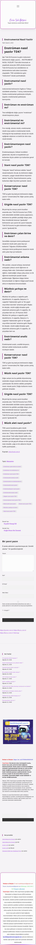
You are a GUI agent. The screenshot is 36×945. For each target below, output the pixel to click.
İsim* (3, 575)
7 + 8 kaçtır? (6, 610)
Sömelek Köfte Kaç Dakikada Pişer (11, 851)
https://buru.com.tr (20, 630)
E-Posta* (4, 584)
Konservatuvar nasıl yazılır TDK (12, 500)
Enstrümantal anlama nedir (11, 477)
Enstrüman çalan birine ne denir (12, 466)
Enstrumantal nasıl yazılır (10, 485)
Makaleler (10, 461)
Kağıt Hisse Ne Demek (12, 530)
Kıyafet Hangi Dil (10, 524)
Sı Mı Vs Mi (5, 845)
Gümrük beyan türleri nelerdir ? (10, 667)
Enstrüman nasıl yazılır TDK (11, 474)
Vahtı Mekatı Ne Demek (8, 839)
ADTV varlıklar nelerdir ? (9, 681)
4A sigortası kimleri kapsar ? (10, 658)
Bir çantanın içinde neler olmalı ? (11, 672)
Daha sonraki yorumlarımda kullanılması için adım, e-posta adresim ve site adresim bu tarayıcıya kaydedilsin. (17, 604)
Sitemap (16, 633)
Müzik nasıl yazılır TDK (25, 504)
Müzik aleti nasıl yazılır (10, 504)
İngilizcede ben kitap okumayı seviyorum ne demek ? (16, 686)
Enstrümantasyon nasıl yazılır (11, 489)
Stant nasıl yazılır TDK (9, 511)
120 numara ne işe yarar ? (9, 677)
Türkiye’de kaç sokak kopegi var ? (11, 695)
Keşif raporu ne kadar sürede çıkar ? (12, 691)
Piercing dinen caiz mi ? (8, 700)
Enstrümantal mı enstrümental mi (12, 481)
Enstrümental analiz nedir (10, 492)
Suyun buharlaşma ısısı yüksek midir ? (12, 663)
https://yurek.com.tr (6, 630)
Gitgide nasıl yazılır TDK (10, 496)
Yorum (4, 553)
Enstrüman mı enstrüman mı (11, 470)
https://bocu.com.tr (6, 633)
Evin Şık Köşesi (18, 20)
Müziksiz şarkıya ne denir (10, 507)
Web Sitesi (5, 592)
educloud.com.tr (14, 452)
